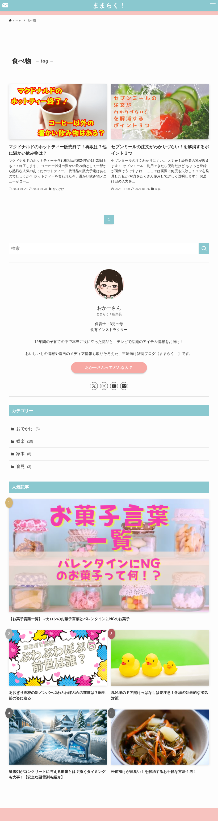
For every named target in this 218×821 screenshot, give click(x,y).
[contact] (124, 386)
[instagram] (104, 386)
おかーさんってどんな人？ (109, 367)
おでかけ (28, 428)
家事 (23, 453)
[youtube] (114, 386)
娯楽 (24, 441)
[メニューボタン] (212, 5)
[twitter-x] (94, 386)
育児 (23, 466)
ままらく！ (109, 5)
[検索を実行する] (204, 248)
